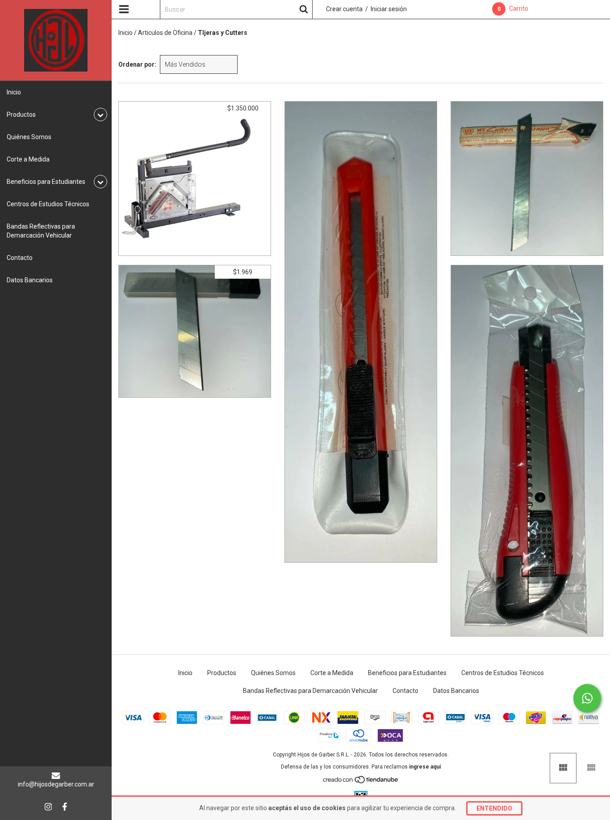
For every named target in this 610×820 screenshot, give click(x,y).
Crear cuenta (344, 9)
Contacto (20, 257)
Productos (221, 672)
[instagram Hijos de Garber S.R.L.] (48, 806)
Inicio (14, 92)
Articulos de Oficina (165, 32)
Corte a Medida (28, 159)
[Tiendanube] (361, 782)
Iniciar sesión (389, 9)
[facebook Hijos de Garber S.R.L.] (64, 806)
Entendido (494, 808)
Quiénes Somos (29, 136)
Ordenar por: (137, 64)
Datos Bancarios (30, 280)
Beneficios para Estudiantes (407, 672)
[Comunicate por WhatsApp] (587, 698)
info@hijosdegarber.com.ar (56, 784)
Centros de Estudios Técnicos (48, 204)
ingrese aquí (425, 767)
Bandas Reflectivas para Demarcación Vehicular (41, 231)
